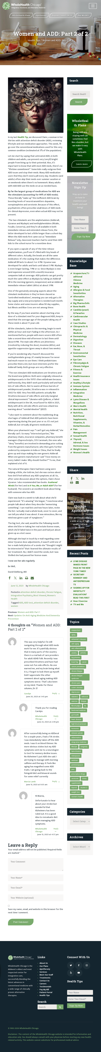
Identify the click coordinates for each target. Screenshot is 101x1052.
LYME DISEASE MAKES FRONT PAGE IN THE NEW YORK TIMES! (81, 566)
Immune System (81, 386)
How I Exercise (80, 601)
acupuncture (76, 630)
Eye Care (77, 360)
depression (75, 692)
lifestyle (74, 746)
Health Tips (34, 40)
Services (43, 972)
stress (84, 778)
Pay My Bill (44, 989)
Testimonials (45, 986)
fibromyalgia (76, 705)
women (14, 606)
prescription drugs (78, 774)
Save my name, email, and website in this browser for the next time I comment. (35, 911)
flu (85, 705)
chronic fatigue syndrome (76, 677)
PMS (73, 769)
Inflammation (80, 389)
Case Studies (79, 323)
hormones (75, 728)
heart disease (76, 719)
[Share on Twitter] (16, 578)
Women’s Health (81, 452)
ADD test (28, 603)
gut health (75, 714)
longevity (84, 746)
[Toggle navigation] (93, 6)
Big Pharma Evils (81, 303)
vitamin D (83, 787)
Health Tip (23, 137)
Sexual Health (80, 436)
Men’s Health (79, 406)
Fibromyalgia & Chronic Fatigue (81, 364)
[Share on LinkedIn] (22, 578)
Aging (76, 287)
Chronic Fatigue (53, 592)
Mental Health (80, 409)
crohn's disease (77, 687)
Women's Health (77, 796)
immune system (77, 733)
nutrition (74, 760)
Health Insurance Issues (81, 377)
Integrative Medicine (79, 394)
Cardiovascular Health (80, 318)
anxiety (74, 652)
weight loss (75, 792)
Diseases (77, 343)
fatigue (83, 701)
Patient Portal (46, 992)
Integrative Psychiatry (21, 595)
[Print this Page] (28, 578)
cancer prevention (78, 666)
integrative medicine (78, 742)
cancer (84, 662)
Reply (54, 693)
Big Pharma (75, 657)
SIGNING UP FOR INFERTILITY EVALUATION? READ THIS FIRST (81, 593)
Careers (43, 983)
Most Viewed (39, 595)
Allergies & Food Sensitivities (81, 291)
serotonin (75, 778)
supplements (76, 783)
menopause (75, 755)
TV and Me (78, 604)
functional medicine (78, 710)
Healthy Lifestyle (81, 383)
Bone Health (79, 306)
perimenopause (77, 764)
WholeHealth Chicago (39, 586)
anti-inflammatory (78, 648)
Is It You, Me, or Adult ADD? (40, 486)
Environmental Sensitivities (80, 354)
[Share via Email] (33, 578)
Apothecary (80, 536)
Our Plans (44, 966)
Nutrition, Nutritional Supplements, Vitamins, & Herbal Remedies (81, 419)
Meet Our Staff (46, 975)
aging (73, 634)
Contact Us (45, 980)
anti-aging (75, 643)
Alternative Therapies (79, 298)
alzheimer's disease (78, 639)
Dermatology (80, 336)
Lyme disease (76, 751)
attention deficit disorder (32, 592)
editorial (85, 696)
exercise (74, 701)
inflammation (76, 737)
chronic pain (75, 683)
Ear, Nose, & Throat (79, 348)
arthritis (83, 652)
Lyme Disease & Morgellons (81, 401)
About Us (44, 963)
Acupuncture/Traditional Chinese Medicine (81, 278)
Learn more (82, 164)
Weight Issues (80, 449)
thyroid (74, 787)
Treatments (45, 977)
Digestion (78, 340)
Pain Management (80, 431)
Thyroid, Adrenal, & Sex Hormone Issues (81, 443)
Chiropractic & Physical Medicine (80, 330)
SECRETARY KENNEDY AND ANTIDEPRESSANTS (81, 579)
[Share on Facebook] (11, 578)
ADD (21, 603)
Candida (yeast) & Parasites (81, 311)
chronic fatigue (76, 671)
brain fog (74, 662)
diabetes (74, 696)
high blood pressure (78, 724)
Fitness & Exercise (78, 371)
